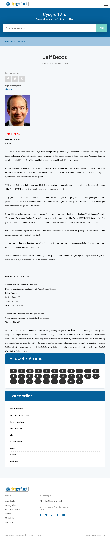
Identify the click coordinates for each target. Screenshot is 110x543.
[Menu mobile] (106, 5)
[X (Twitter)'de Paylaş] (15, 79)
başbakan (14, 461)
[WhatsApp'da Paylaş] (22, 79)
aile (11, 435)
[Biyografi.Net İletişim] (17, 489)
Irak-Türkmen (16, 408)
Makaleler (10, 518)
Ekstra (8, 513)
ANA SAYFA (10, 41)
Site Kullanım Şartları (14, 535)
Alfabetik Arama (13, 509)
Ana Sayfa (10, 501)
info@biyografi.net (52, 501)
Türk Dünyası (16, 428)
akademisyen (16, 441)
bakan (13, 454)
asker (12, 448)
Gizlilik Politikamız (36, 535)
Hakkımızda (10, 522)
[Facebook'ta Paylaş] (8, 79)
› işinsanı (9, 89)
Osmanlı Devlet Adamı (20, 415)
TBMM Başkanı (17, 422)
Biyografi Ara (17, 4)
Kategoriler (10, 505)
